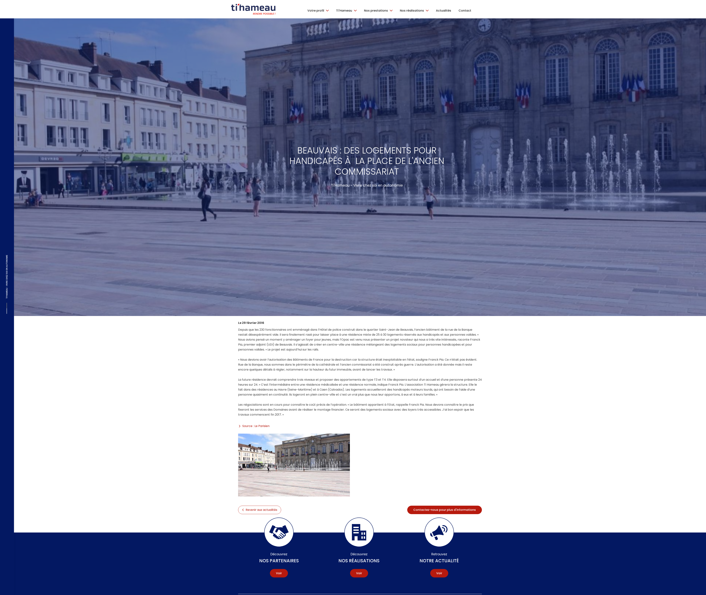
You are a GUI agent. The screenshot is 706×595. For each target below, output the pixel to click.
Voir (279, 573)
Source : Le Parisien (256, 426)
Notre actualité (439, 558)
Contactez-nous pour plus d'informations (444, 510)
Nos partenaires (279, 558)
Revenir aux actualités (261, 510)
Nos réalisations (358, 558)
